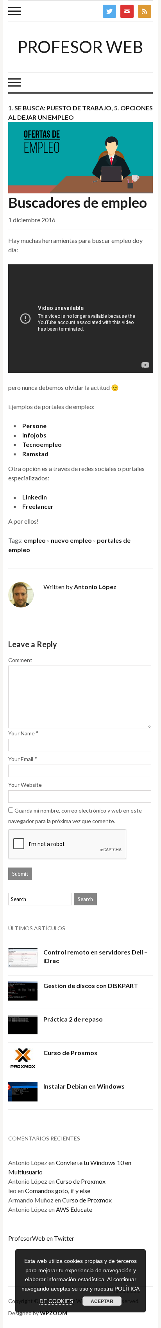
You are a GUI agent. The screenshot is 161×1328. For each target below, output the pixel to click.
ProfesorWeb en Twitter (41, 1238)
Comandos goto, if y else (57, 1190)
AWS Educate (74, 1209)
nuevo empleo (71, 540)
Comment (20, 660)
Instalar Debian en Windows (84, 1086)
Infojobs (34, 435)
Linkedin (34, 497)
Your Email (20, 759)
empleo (35, 540)
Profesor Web (80, 47)
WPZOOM (53, 1313)
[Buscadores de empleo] (80, 157)
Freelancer (38, 506)
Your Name (21, 733)
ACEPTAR (102, 1301)
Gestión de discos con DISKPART (90, 985)
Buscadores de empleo (77, 202)
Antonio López (95, 586)
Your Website (25, 784)
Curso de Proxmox (70, 1052)
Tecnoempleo (42, 444)
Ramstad (35, 453)
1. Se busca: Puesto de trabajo (59, 108)
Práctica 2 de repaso (73, 1019)
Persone (34, 425)
